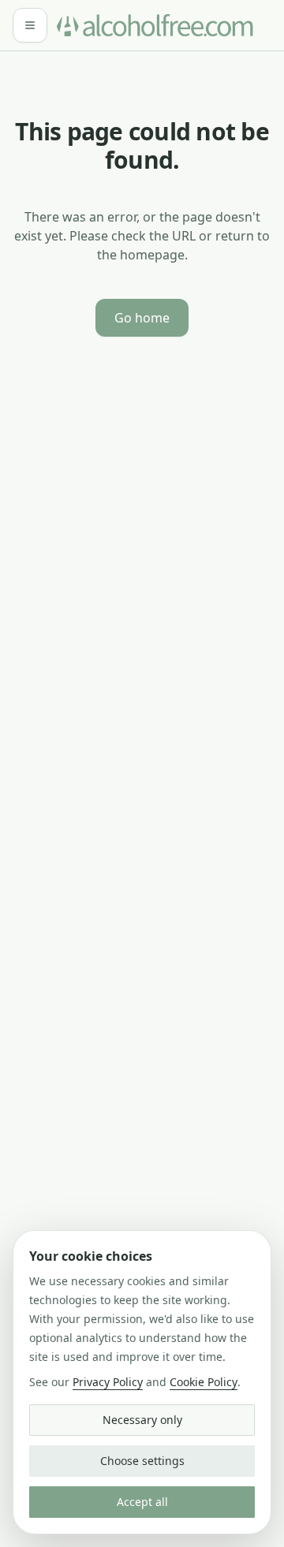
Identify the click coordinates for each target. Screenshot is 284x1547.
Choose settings (142, 1460)
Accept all (142, 1501)
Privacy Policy (108, 1381)
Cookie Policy (203, 1381)
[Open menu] (30, 25)
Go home (142, 317)
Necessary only (142, 1419)
